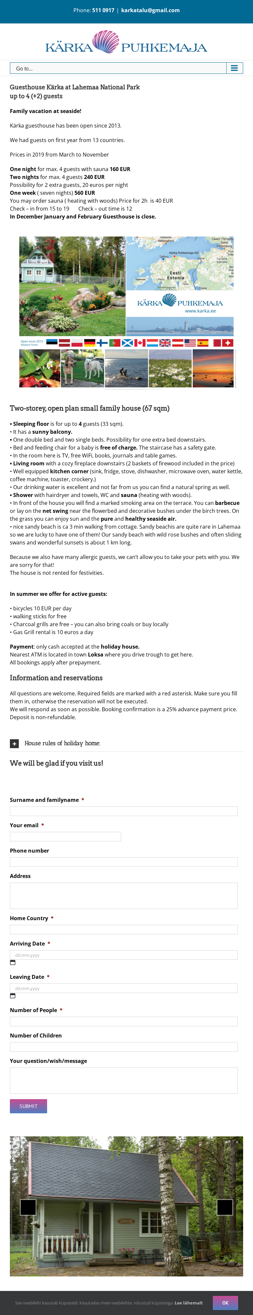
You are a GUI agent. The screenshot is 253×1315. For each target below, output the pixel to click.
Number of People (36, 1010)
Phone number (29, 850)
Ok (225, 1303)
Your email (27, 825)
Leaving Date (30, 977)
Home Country (32, 918)
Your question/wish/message (48, 1061)
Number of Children (36, 1035)
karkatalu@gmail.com (150, 10)
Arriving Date (30, 943)
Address (20, 876)
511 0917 (103, 10)
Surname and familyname (47, 800)
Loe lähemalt (189, 1303)
